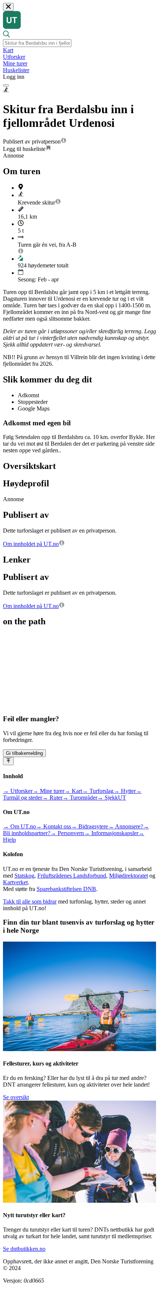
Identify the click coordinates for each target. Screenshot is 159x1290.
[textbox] (37, 43)
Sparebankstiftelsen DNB (66, 889)
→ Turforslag (98, 791)
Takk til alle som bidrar (30, 901)
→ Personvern (67, 833)
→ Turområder (79, 797)
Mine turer (15, 63)
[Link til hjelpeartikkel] (64, 141)
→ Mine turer (48, 791)
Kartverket (15, 882)
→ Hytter (125, 791)
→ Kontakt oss (53, 826)
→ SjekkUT (111, 797)
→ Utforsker (18, 791)
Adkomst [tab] (28, 395)
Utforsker (14, 57)
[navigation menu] (6, 85)
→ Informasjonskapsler (111, 833)
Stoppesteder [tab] (33, 402)
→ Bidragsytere (89, 826)
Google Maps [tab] (34, 408)
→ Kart (73, 791)
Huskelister (16, 70)
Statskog (24, 875)
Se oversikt (16, 1097)
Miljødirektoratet (128, 875)
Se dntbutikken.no (24, 1249)
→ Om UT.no (19, 826)
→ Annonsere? (125, 826)
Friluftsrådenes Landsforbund (71, 875)
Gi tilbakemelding (24, 753)
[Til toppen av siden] (8, 761)
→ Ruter (52, 797)
